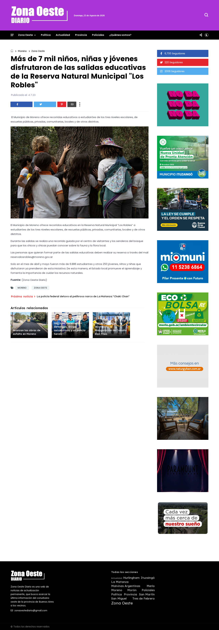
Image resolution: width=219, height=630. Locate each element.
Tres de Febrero (143, 598)
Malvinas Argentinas (125, 586)
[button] (206, 35)
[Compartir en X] (45, 104)
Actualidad (63, 35)
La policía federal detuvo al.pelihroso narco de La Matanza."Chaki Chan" (83, 296)
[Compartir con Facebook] (21, 104)
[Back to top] (210, 622)
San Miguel (119, 598)
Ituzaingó (148, 577)
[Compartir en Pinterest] (61, 104)
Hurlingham (131, 577)
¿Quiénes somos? (120, 35)
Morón (132, 590)
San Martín (147, 594)
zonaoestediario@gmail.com (30, 610)
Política (46, 35)
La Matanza (119, 582)
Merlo (151, 586)
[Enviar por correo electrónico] (71, 104)
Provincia (81, 35)
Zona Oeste (25, 35)
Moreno (22, 51)
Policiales (98, 35)
